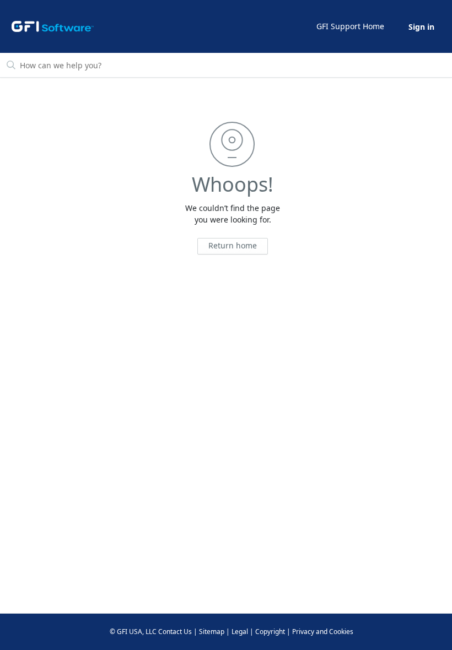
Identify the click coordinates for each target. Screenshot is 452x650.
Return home (232, 245)
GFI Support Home (350, 26)
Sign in (421, 26)
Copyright (270, 631)
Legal (240, 631)
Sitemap (211, 631)
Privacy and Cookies (322, 631)
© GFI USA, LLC (133, 631)
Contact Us (175, 631)
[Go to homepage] (53, 26)
